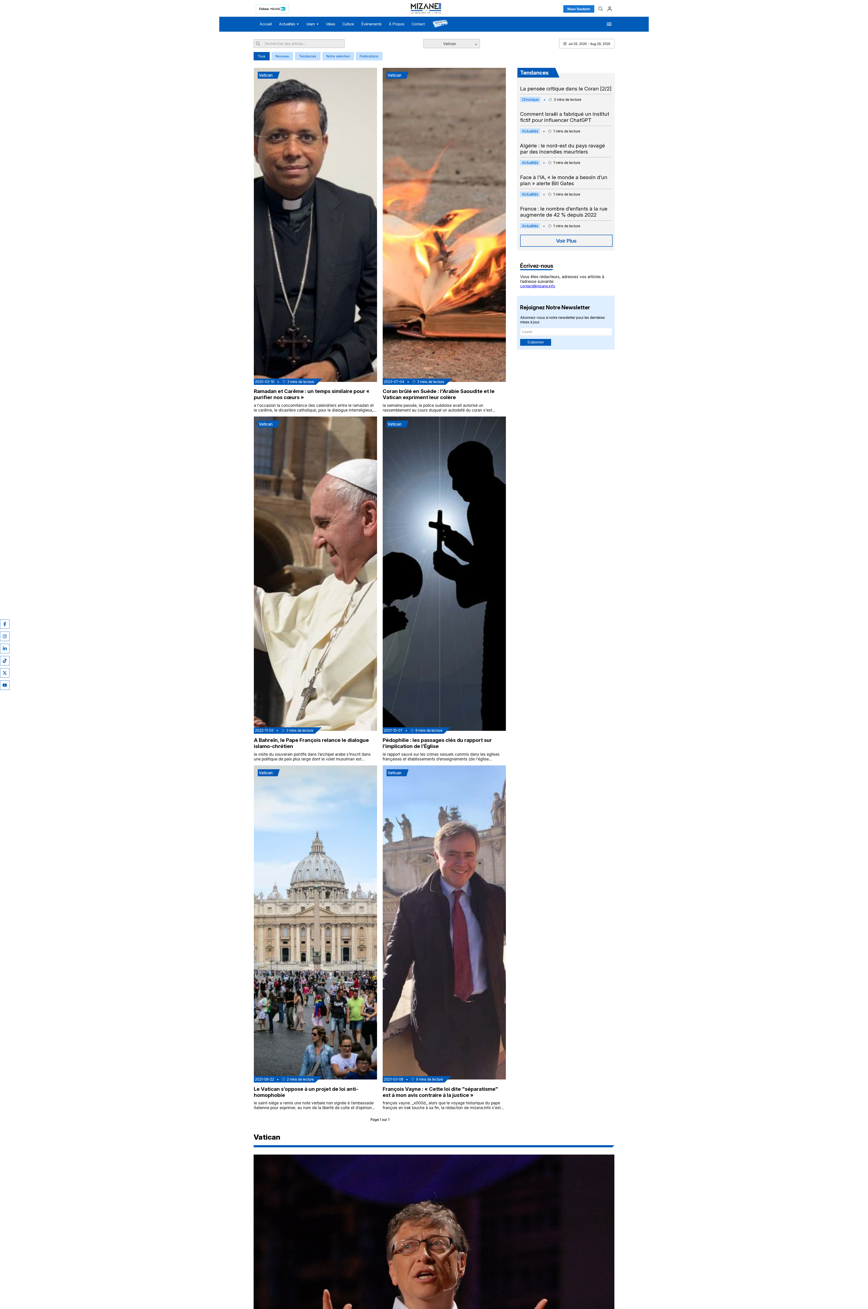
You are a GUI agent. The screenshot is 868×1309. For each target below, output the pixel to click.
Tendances (307, 56)
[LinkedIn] (4, 648)
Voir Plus (566, 241)
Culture (348, 24)
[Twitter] (4, 673)
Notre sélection (338, 56)
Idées (330, 24)
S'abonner (535, 342)
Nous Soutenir (578, 9)
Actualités (289, 24)
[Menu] (609, 24)
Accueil (265, 24)
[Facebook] (4, 624)
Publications (369, 56)
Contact (418, 24)
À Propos (396, 24)
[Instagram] (4, 636)
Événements (371, 24)
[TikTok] (4, 660)
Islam (312, 24)
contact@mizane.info (537, 286)
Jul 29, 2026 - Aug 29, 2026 (589, 44)
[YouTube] (4, 685)
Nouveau (282, 56)
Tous (261, 56)
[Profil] (609, 9)
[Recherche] (600, 9)
